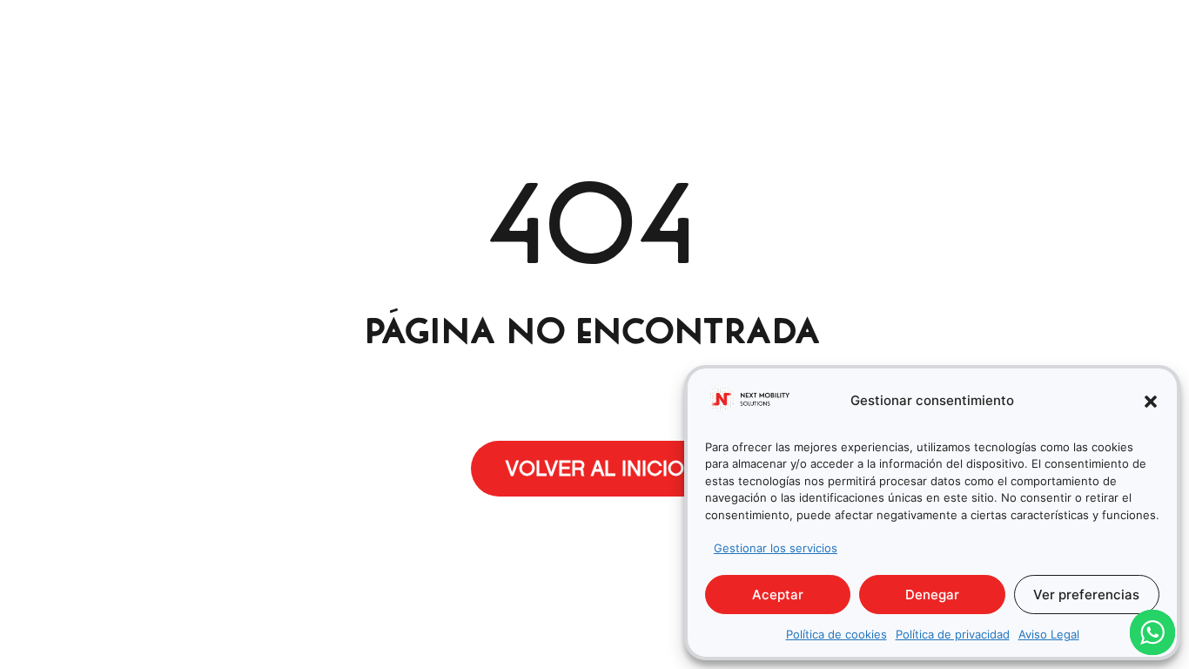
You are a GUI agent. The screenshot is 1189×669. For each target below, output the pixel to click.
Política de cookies (836, 634)
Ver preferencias (1086, 594)
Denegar (932, 594)
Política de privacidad (953, 634)
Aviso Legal (1048, 634)
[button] (1150, 401)
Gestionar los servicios (775, 548)
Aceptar (777, 594)
